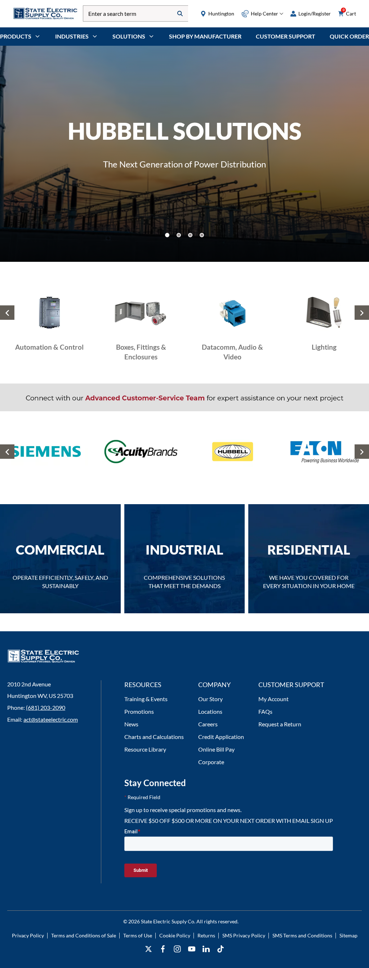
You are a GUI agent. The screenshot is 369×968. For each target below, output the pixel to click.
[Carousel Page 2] (179, 235)
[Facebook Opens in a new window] (162, 949)
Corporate (211, 761)
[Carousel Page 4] (202, 235)
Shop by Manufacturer (205, 36)
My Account (273, 698)
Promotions (139, 711)
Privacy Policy (28, 935)
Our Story (210, 698)
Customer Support (285, 36)
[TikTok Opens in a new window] (220, 949)
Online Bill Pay (216, 749)
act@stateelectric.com (50, 719)
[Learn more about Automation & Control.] (49, 331)
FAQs (265, 711)
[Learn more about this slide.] (49, 454)
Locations (210, 711)
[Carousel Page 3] (190, 235)
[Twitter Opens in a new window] (148, 949)
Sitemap (348, 935)
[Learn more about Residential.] (308, 558)
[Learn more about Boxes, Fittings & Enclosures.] (141, 331)
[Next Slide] (362, 312)
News (131, 724)
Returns (206, 935)
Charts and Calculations (154, 736)
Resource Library (145, 749)
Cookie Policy (174, 935)
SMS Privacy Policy (243, 935)
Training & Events (146, 698)
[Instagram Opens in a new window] (177, 949)
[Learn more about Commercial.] (60, 558)
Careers (208, 724)
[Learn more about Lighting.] (324, 331)
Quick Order (349, 36)
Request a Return (279, 724)
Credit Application (221, 736)
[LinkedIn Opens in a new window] (206, 949)
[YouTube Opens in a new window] (191, 949)
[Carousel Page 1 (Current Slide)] (167, 235)
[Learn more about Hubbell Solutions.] (184, 154)
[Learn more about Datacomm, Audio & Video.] (232, 331)
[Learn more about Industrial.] (184, 558)
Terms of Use (137, 935)
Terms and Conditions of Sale (83, 935)
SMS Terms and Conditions (302, 935)
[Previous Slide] (7, 312)
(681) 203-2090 (45, 707)
